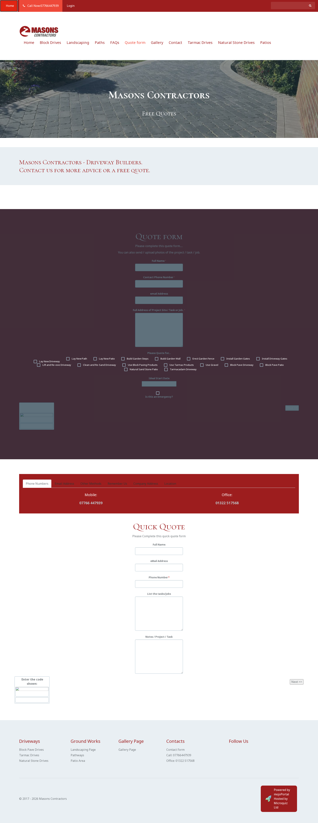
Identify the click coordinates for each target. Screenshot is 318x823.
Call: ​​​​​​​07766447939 (178, 755)
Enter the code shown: (36, 407)
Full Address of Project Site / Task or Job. (158, 310)
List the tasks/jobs (159, 593)
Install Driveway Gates (274, 358)
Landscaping (78, 42)
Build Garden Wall (170, 358)
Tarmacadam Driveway (183, 369)
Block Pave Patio (274, 365)
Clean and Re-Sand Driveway (99, 365)
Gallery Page (127, 750)
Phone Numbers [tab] (37, 484)
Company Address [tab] (145, 484)
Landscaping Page (83, 750)
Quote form (135, 42)
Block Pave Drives (31, 750)
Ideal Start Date (159, 378)
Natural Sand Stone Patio (143, 369)
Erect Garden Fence (203, 358)
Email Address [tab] (64, 484)
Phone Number (158, 577)
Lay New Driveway (49, 361)
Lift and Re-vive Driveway (56, 365)
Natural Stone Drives (236, 42)
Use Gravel (211, 365)
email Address (159, 293)
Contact (175, 42)
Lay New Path (79, 358)
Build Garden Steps (137, 358)
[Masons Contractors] (39, 31)
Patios (265, 42)
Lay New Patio (106, 358)
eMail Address (159, 561)
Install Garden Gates (238, 358)
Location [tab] (170, 484)
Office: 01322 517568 (180, 761)
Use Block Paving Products (142, 365)
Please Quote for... (159, 353)
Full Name (158, 261)
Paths (100, 42)
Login (71, 6)
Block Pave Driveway (241, 365)
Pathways (77, 755)
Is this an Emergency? (159, 396)
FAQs (114, 42)
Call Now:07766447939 (42, 6)
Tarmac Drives (200, 42)
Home (9, 6)
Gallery (157, 42)
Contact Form (175, 750)
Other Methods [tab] (90, 484)
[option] (159, 99)
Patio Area (78, 761)
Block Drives (50, 42)
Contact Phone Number (158, 277)
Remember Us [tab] (117, 484)
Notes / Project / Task (159, 636)
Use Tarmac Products (181, 365)
